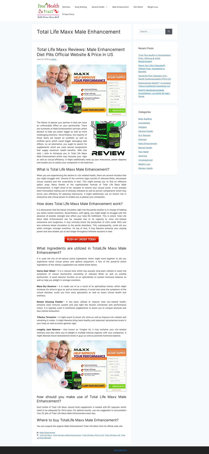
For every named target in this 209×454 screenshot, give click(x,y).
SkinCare (66, 7)
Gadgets (142, 127)
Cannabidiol (144, 123)
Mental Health (145, 147)
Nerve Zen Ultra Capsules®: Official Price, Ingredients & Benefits (151, 68)
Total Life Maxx (46, 435)
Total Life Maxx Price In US (93, 435)
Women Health (145, 168)
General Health (98, 7)
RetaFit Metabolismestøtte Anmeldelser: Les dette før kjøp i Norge (154, 93)
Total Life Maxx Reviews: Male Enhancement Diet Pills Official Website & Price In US (81, 52)
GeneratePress (120, 450)
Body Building (81, 7)
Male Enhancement (120, 7)
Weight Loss (153, 7)
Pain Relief (138, 7)
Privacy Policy (68, 14)
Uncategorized (145, 160)
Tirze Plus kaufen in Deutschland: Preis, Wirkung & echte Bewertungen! (154, 58)
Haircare (142, 139)
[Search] (168, 32)
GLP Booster (144, 135)
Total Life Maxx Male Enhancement (67, 435)
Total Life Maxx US (112, 435)
